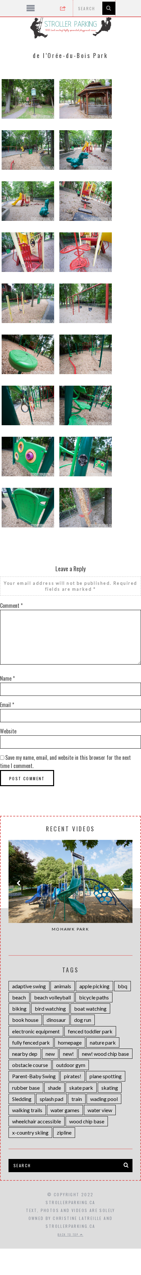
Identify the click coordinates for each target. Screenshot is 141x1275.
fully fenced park (31, 1042)
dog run (82, 1020)
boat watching (90, 1008)
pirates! (72, 1076)
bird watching (50, 1008)
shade (54, 1087)
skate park (81, 1087)
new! (68, 1054)
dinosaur (56, 1020)
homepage (70, 1042)
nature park (103, 1042)
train (76, 1099)
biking (19, 1008)
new (50, 1054)
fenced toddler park (90, 1031)
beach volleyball (52, 997)
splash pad (51, 1099)
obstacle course (30, 1065)
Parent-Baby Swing (34, 1076)
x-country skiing (30, 1132)
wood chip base (86, 1121)
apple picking (94, 986)
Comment (11, 605)
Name (7, 678)
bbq (122, 986)
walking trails (27, 1110)
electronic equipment (36, 1031)
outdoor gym (70, 1065)
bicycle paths (94, 997)
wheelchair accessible (36, 1121)
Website (8, 731)
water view (100, 1110)
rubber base (26, 1087)
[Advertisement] (70, 1232)
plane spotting (106, 1076)
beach (19, 997)
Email (7, 705)
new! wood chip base (105, 1054)
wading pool (104, 1099)
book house (25, 1020)
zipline (64, 1132)
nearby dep (24, 1054)
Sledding (21, 1099)
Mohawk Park (70, 929)
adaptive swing (29, 986)
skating (109, 1087)
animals (62, 986)
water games (64, 1110)
